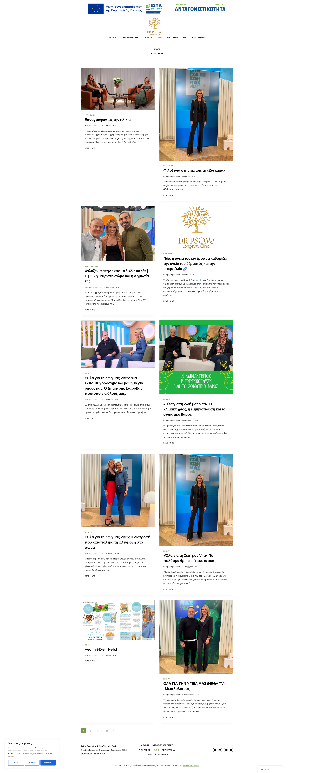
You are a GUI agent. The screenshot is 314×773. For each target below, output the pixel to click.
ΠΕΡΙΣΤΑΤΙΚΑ (168, 750)
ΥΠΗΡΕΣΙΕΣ (144, 750)
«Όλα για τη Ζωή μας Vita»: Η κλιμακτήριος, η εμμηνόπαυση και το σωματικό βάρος (194, 409)
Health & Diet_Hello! (101, 649)
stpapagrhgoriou (94, 125)
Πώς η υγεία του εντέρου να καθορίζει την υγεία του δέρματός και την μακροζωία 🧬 (195, 264)
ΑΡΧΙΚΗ (112, 37)
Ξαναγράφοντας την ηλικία (108, 120)
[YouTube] (231, 750)
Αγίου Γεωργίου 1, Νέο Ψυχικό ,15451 (99, 746)
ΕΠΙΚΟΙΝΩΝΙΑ (198, 37)
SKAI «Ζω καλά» (169, 166)
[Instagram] (226, 750)
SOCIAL (186, 37)
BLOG (160, 37)
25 (107, 730)
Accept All (48, 763)
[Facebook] (215, 750)
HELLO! (87, 645)
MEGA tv (88, 373)
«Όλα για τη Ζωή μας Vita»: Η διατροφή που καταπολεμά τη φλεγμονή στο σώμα (117, 542)
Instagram (167, 254)
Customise (16, 763)
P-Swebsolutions (191, 765)
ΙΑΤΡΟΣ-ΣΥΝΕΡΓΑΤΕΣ (129, 37)
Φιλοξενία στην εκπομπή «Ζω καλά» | (195, 170)
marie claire (90, 115)
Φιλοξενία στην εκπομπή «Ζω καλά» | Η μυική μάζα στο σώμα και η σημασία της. (117, 276)
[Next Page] (113, 730)
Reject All (32, 763)
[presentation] (118, 89)
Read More (91, 148)
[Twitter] (220, 750)
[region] (32, 753)
